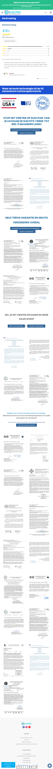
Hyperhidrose (26, 758)
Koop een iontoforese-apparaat (26, 425)
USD (45, 12)
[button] (37, 78)
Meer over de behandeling (16, 326)
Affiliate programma (26, 742)
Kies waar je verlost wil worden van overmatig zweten (25, 130)
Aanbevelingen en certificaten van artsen (26, 756)
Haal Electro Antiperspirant (26, 133)
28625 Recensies (5, 35)
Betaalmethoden (26, 760)
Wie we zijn (26, 740)
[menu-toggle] (2, 12)
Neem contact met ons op (26, 737)
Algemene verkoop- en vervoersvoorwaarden (26, 744)
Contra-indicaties (27, 762)
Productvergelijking (26, 754)
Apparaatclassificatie (9, 41)
